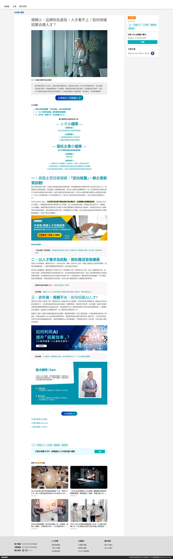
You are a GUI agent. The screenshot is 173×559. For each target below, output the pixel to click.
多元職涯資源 (56, 551)
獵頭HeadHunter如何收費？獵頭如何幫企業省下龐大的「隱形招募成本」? (68, 292)
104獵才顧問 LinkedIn (39, 427)
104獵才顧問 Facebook (39, 423)
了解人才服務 (56, 548)
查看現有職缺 (56, 545)
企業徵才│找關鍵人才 (69, 98)
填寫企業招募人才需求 (61, 285)
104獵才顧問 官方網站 (39, 419)
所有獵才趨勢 (19, 12)
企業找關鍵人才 (69, 414)
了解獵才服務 (82, 545)
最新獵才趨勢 (82, 548)
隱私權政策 (5, 557)
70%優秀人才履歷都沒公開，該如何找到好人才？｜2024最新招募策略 (66, 356)
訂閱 (142, 42)
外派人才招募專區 (83, 551)
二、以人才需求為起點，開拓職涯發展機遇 (50, 112)
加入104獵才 (109, 548)
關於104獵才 (109, 545)
